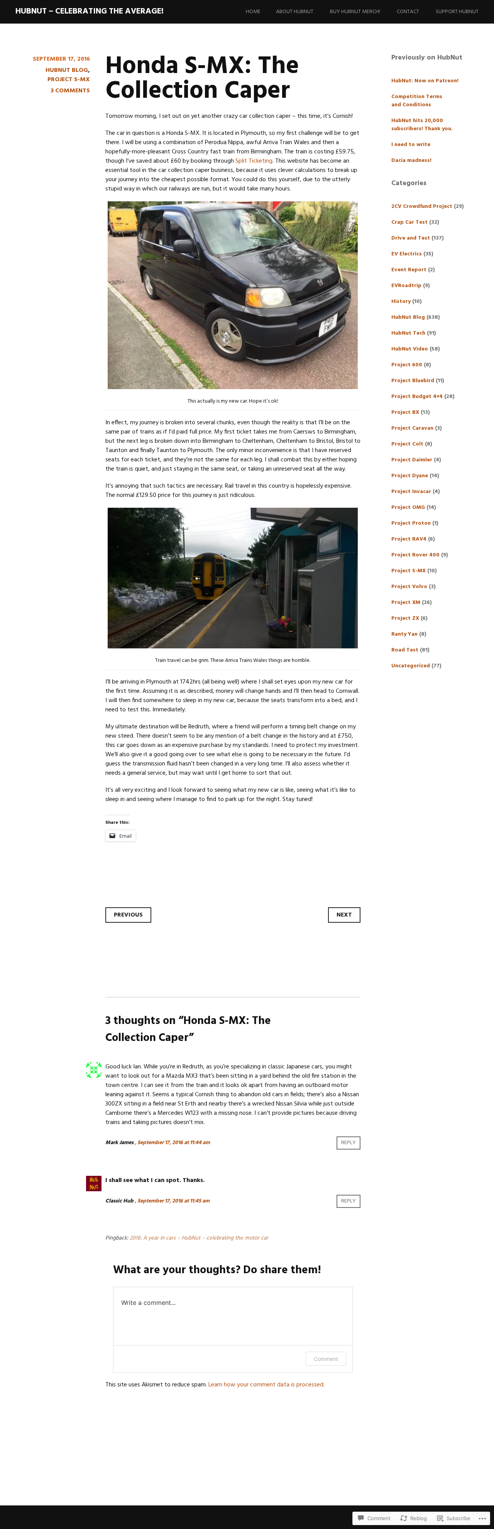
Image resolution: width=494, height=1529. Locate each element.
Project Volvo (409, 586)
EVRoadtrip (406, 285)
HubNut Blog (67, 70)
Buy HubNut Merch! (355, 11)
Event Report (408, 269)
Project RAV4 (408, 539)
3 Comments (70, 91)
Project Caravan (412, 428)
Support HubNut (457, 11)
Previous (128, 915)
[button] (233, 295)
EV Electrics (406, 254)
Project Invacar (411, 491)
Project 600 (406, 365)
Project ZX (405, 618)
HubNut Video (409, 349)
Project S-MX (68, 80)
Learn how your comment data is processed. (266, 1385)
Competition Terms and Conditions (416, 100)
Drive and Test (410, 238)
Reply (348, 1142)
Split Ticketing (253, 161)
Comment (326, 1359)
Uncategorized (410, 666)
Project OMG (408, 507)
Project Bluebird (412, 380)
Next (344, 915)
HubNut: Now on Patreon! (424, 81)
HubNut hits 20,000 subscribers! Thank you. (422, 124)
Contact (408, 11)
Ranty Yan (404, 634)
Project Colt (407, 444)
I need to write (410, 144)
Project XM (405, 602)
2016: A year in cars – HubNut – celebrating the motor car (199, 1238)
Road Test (404, 650)
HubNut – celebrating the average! (89, 11)
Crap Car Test (409, 222)
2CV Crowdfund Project (421, 206)
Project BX (405, 412)
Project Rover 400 (415, 555)
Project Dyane (409, 475)
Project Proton (411, 523)
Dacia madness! (411, 160)
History (401, 301)
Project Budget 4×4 (417, 396)
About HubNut (294, 11)
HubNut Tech (408, 333)
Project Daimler (411, 460)
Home (253, 11)
